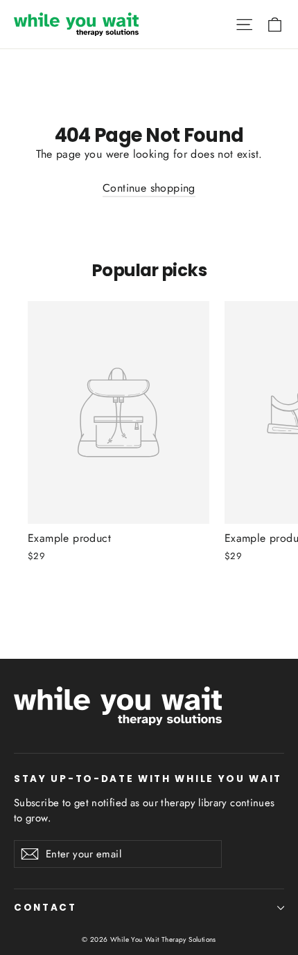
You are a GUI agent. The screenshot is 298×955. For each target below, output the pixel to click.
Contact (45, 907)
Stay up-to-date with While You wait (148, 778)
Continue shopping (149, 188)
